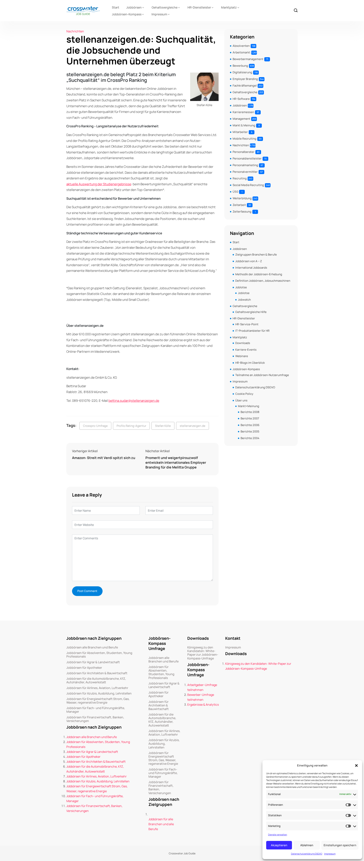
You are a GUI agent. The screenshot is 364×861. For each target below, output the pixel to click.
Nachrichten (75, 31)
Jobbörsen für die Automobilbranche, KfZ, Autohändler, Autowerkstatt (96, 680)
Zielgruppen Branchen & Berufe (256, 255)
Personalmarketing (245, 165)
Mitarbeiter (240, 132)
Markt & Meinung (244, 125)
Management (241, 119)
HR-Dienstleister (199, 7)
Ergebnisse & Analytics (203, 704)
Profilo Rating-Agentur (131, 426)
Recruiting (240, 178)
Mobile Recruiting (244, 139)
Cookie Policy (244, 394)
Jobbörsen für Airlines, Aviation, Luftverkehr (97, 688)
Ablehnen (306, 845)
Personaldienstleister (247, 158)
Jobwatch (244, 300)
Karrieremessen (243, 112)
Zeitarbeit (239, 205)
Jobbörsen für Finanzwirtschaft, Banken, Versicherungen (95, 719)
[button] (356, 765)
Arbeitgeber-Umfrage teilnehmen (202, 687)
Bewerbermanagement (248, 59)
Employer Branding (245, 79)
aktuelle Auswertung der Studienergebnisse (98, 184)
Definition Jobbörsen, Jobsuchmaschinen (262, 281)
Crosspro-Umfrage (95, 426)
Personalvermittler (245, 172)
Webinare (241, 356)
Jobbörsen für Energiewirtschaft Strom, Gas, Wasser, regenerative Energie (97, 700)
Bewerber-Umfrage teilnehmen (200, 697)
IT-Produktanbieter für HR (252, 331)
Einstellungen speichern (340, 845)
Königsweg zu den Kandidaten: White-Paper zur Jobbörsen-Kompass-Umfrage (202, 653)
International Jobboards (251, 268)
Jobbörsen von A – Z (248, 261)
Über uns (241, 400)
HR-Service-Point (246, 324)
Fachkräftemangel (245, 86)
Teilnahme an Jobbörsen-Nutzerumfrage (262, 375)
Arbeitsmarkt (241, 52)
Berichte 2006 (250, 425)
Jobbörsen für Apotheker (84, 667)
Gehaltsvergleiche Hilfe (251, 312)
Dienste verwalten (277, 834)
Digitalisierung (242, 72)
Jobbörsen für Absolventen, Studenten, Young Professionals (99, 654)
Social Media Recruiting (248, 185)
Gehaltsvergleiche (164, 7)
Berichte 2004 (250, 438)
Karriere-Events (246, 350)
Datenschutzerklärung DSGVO (306, 853)
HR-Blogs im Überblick (250, 363)
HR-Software (241, 99)
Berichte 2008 (250, 412)
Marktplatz (229, 7)
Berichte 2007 (250, 418)
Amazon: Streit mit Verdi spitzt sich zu (103, 457)
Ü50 (235, 192)
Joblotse (241, 287)
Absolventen (241, 46)
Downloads (242, 343)
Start (115, 7)
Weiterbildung (242, 198)
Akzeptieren (279, 845)
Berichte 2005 (250, 431)
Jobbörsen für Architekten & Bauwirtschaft (96, 673)
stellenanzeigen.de (192, 426)
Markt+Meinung (248, 406)
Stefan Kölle (163, 426)
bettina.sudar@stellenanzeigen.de (133, 400)
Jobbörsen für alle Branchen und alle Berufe (161, 824)
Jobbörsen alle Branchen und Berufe (92, 647)
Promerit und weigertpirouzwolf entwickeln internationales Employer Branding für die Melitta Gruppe (175, 462)
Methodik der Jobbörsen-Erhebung (258, 274)
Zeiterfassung (242, 211)
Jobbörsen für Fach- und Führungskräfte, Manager (95, 709)
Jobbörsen (134, 7)
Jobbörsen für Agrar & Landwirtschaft (93, 662)
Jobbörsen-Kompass (126, 14)
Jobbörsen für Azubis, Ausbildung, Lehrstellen (99, 693)
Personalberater (243, 152)
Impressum (330, 853)
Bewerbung (240, 66)
